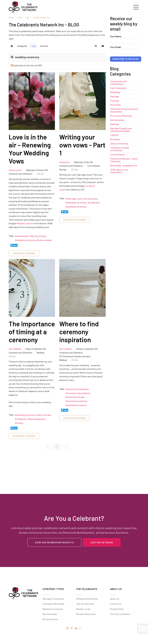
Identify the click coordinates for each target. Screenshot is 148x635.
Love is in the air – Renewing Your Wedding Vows (30, 149)
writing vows (91, 198)
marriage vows (74, 198)
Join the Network (101, 542)
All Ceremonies (50, 619)
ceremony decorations (78, 393)
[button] (96, 46)
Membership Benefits (87, 598)
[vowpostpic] (32, 101)
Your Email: (116, 47)
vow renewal (45, 240)
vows (43, 236)
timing (20, 423)
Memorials (115, 104)
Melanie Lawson (15, 170)
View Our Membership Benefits (54, 542)
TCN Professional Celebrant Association (75, 356)
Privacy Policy (117, 609)
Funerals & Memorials (53, 603)
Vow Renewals (49, 614)
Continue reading (23, 253)
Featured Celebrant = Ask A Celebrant (124, 160)
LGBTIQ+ (114, 135)
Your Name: (116, 36)
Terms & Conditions (120, 614)
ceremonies (23, 236)
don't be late (45, 415)
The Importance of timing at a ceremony (32, 331)
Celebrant (94, 202)
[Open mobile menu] (136, 7)
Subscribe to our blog (125, 59)
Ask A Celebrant (15, 348)
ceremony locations (77, 401)
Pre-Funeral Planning (121, 115)
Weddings (40, 352)
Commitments (117, 154)
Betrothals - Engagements (123, 165)
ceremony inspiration (78, 389)
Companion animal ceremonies (119, 149)
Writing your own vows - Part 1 (82, 145)
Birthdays (115, 139)
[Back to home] (23, 7)
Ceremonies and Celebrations (20, 173)
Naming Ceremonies (52, 609)
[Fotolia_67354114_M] (82, 101)
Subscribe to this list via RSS (27, 65)
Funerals (114, 100)
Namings (114, 124)
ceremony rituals (75, 397)
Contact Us (115, 603)
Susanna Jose (64, 162)
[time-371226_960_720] (32, 288)
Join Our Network (85, 603)
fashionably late (37, 419)
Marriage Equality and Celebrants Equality (121, 129)
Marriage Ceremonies (53, 598)
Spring (34, 236)
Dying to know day (119, 143)
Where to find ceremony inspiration (79, 331)
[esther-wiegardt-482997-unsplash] (82, 288)
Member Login (83, 609)
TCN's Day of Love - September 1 (119, 171)
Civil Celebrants (93, 165)
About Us (114, 598)
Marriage (62, 169)
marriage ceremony (77, 202)
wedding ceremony (26, 240)
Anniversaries (117, 120)
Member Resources (86, 614)
